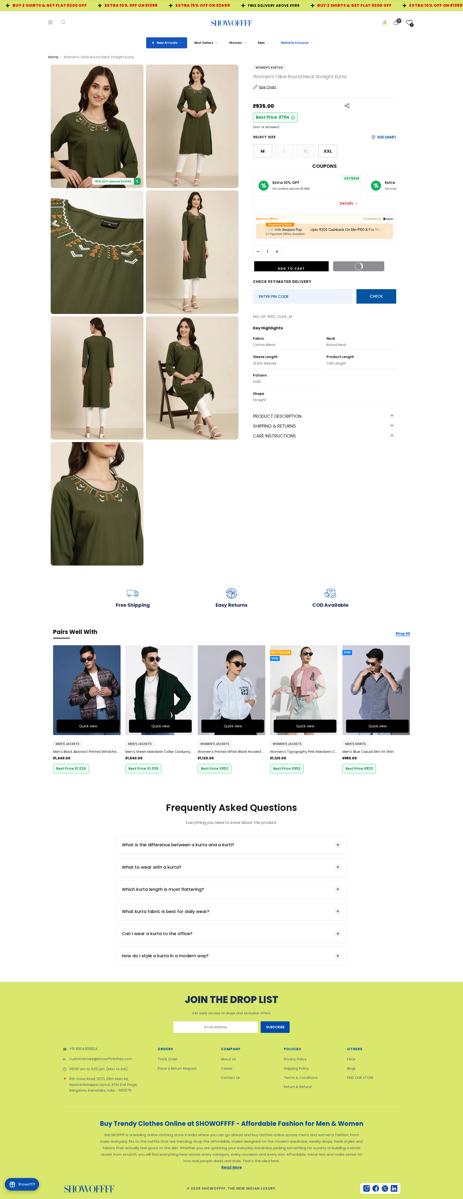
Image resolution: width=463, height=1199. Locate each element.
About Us (228, 1059)
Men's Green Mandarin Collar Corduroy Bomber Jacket (159, 751)
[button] (409, 23)
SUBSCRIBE (275, 1027)
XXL (328, 151)
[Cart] (395, 22)
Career (226, 1068)
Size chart (386, 137)
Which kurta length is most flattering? (163, 889)
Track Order (168, 1059)
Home (53, 57)
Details (347, 203)
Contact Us (230, 1077)
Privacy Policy (295, 1059)
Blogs (351, 1068)
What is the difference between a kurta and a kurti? (178, 845)
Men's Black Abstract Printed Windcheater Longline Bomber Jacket (87, 751)
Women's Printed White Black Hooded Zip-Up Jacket (231, 751)
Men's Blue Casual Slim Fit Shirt (368, 751)
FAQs (351, 1059)
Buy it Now (365, 267)
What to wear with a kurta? (151, 867)
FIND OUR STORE (360, 1077)
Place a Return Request (177, 1068)
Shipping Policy (296, 1068)
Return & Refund (298, 1086)
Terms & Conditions (300, 1077)
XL (306, 151)
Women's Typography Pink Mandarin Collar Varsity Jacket (304, 751)
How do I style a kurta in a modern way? (165, 956)
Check (376, 296)
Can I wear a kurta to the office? (157, 934)
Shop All (402, 633)
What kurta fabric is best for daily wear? (165, 911)
